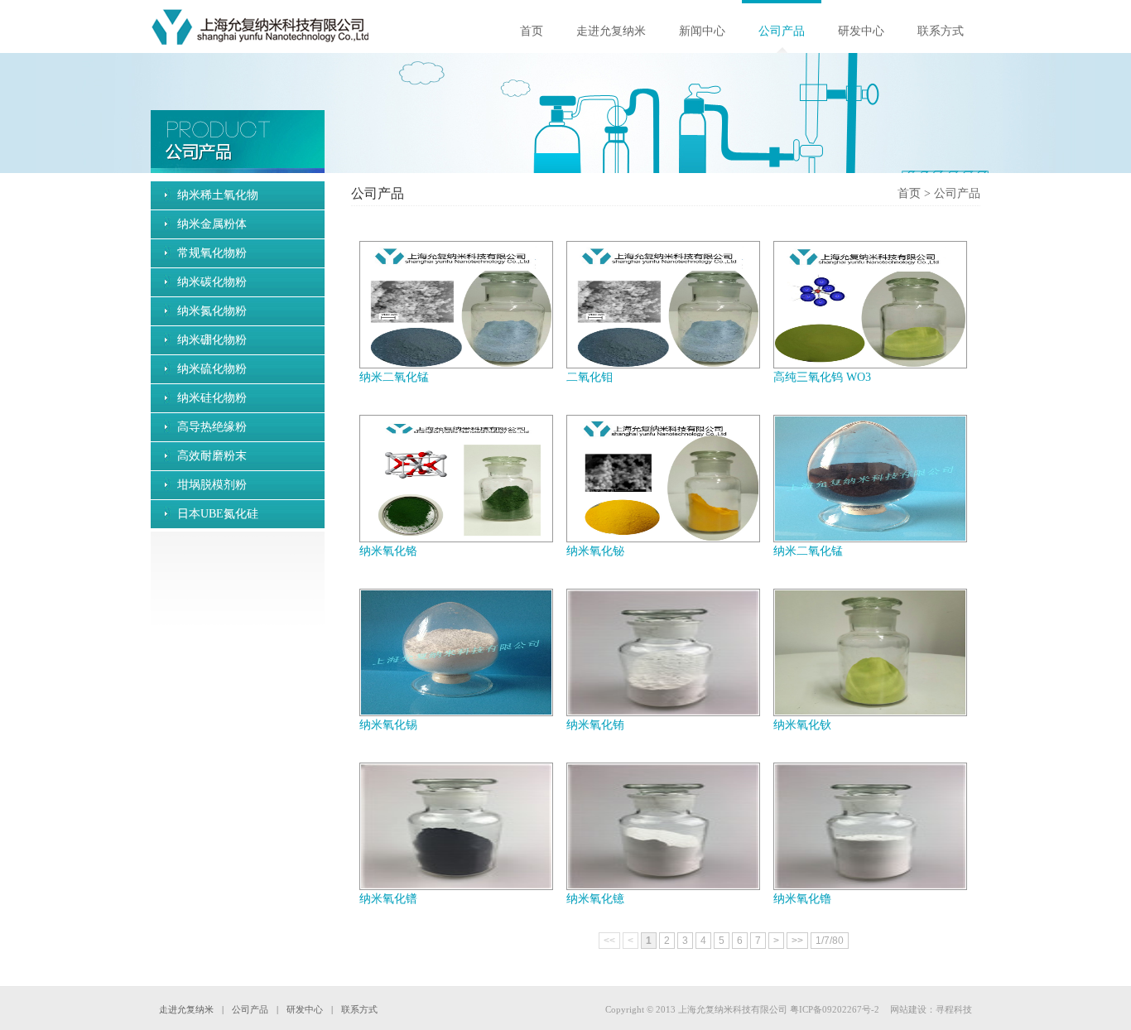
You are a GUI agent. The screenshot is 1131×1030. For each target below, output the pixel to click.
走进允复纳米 (611, 31)
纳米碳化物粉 (212, 282)
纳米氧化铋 (595, 551)
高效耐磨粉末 (212, 456)
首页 (531, 31)
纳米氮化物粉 (212, 311)
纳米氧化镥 (802, 899)
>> (797, 940)
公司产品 (781, 31)
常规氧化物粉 (212, 253)
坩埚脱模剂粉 (212, 485)
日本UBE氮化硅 (217, 514)
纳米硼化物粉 (212, 340)
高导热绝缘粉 (212, 427)
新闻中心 (702, 31)
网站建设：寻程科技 (931, 1009)
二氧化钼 (589, 377)
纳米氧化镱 (595, 899)
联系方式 (940, 31)
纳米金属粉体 (212, 224)
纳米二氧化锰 (394, 377)
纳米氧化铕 (595, 725)
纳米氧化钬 (802, 725)
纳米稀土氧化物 (217, 195)
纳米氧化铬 (388, 551)
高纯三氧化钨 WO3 (822, 377)
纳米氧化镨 (388, 899)
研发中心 (861, 31)
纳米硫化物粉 (212, 369)
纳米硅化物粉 (212, 398)
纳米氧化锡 (388, 725)
